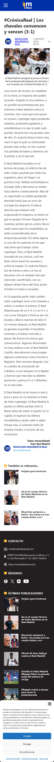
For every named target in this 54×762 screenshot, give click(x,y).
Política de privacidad (30, 758)
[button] (49, 703)
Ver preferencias (27, 752)
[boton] (6, 5)
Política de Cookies (13, 758)
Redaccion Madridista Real (22, 41)
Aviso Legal (43, 758)
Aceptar (27, 736)
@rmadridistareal (22, 450)
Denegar (27, 744)
